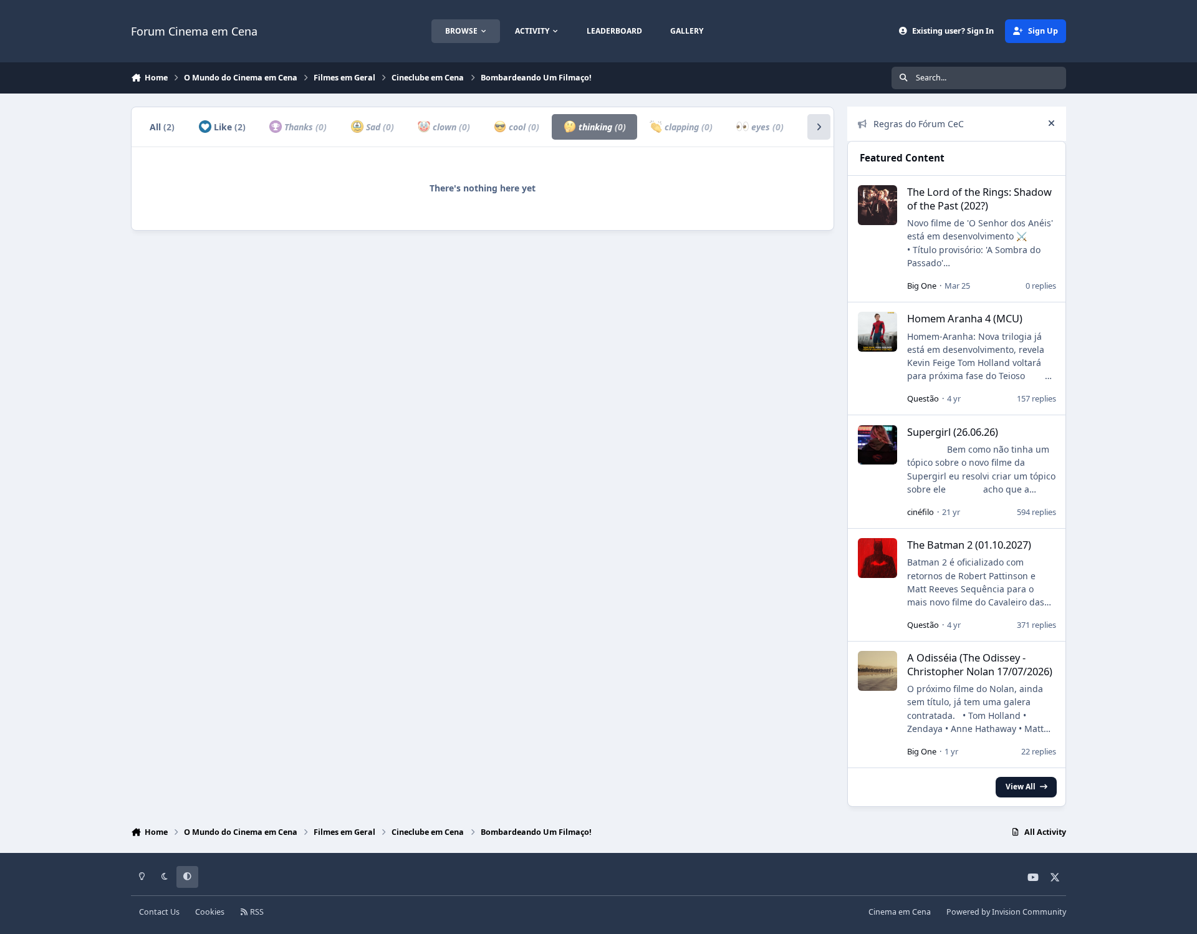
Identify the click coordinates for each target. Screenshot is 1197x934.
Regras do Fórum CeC (918, 124)
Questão (923, 398)
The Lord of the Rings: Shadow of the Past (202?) (979, 198)
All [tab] (162, 127)
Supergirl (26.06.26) (952, 432)
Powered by (1006, 912)
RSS (256, 912)
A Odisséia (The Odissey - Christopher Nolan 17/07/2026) (979, 664)
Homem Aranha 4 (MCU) (964, 318)
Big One (921, 285)
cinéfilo (920, 512)
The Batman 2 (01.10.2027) (969, 544)
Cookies (209, 912)
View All (1021, 786)
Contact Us (159, 912)
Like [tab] (228, 127)
